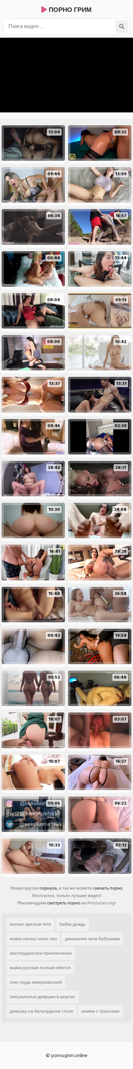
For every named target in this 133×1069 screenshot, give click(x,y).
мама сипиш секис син (33, 938)
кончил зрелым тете (30, 924)
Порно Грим (69, 10)
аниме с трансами (100, 1011)
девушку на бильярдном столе (41, 1011)
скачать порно (108, 888)
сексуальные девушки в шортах (42, 996)
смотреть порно (63, 903)
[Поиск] (121, 26)
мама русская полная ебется (40, 967)
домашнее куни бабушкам (92, 938)
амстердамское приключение (41, 953)
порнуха (48, 888)
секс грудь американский (36, 982)
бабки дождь (72, 924)
